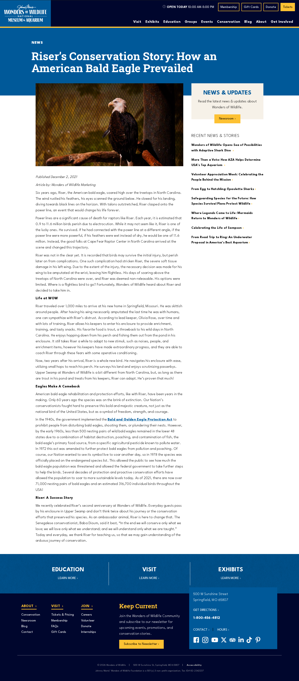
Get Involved (282, 22)
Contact (27, 632)
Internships (88, 632)
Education (171, 22)
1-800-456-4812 (206, 618)
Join (85, 606)
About (261, 22)
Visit (137, 22)
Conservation (228, 22)
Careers (86, 614)
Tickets (287, 7)
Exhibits (152, 22)
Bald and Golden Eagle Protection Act (140, 419)
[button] (206, 610)
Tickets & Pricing (62, 614)
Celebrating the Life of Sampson (216, 228)
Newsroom (28, 620)
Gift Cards (251, 7)
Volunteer (88, 620)
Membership (228, 7)
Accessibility (194, 665)
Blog (248, 22)
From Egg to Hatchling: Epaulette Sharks (222, 189)
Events (207, 22)
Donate (271, 7)
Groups (191, 22)
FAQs (55, 626)
